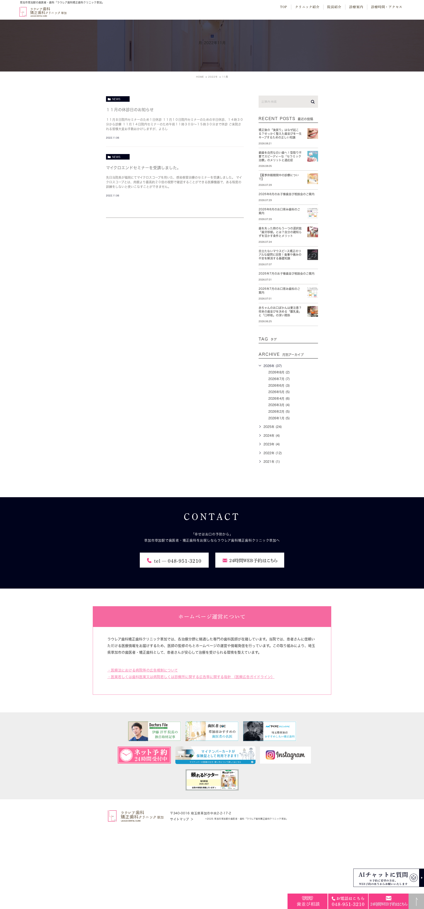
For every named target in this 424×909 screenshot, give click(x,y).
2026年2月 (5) (279, 411)
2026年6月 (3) (279, 385)
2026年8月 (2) (279, 372)
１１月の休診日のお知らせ (130, 110)
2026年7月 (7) (279, 378)
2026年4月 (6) (279, 398)
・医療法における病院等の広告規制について (142, 670)
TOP (283, 7)
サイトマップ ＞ (182, 819)
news (116, 99)
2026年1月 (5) (279, 418)
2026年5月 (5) (279, 391)
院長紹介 (334, 7)
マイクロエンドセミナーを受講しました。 (143, 168)
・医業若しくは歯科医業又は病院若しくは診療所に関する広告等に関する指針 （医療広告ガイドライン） (190, 677)
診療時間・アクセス (386, 7)
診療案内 (356, 7)
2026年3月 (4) (279, 405)
